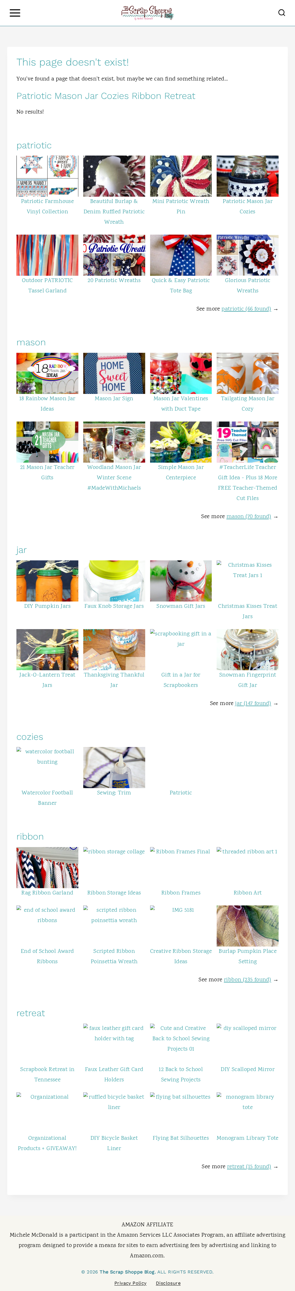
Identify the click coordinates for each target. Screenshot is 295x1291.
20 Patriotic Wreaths (114, 281)
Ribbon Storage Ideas (114, 893)
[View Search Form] (281, 13)
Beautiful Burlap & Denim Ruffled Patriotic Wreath (114, 212)
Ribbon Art (248, 893)
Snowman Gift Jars (180, 606)
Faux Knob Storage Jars (114, 606)
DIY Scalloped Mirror (248, 1070)
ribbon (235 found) (247, 980)
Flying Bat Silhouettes (181, 1138)
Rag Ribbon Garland (47, 893)
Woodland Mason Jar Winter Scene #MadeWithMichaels (114, 478)
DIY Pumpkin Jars (47, 606)
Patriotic (181, 793)
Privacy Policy (130, 1283)
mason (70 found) (248, 517)
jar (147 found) (253, 704)
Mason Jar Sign (114, 399)
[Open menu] (15, 13)
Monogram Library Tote (247, 1138)
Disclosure (168, 1283)
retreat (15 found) (249, 1167)
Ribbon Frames (181, 893)
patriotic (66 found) (246, 309)
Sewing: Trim (114, 793)
